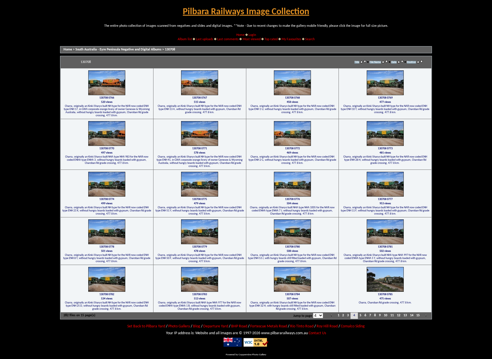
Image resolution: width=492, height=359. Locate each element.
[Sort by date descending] (402, 62)
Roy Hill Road (327, 326)
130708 (170, 49)
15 (418, 315)
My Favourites (291, 39)
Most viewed (252, 39)
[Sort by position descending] (421, 62)
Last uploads (204, 39)
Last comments (228, 39)
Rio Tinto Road (301, 326)
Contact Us (317, 333)
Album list (185, 39)
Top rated (271, 39)
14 (411, 315)
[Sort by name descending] (386, 62)
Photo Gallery (179, 326)
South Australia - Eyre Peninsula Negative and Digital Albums (118, 49)
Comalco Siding (353, 326)
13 (405, 315)
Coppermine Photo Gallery (252, 354)
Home (240, 35)
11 (392, 315)
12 (398, 315)
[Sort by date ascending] (398, 62)
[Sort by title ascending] (361, 62)
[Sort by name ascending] (383, 62)
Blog (196, 326)
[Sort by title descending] (365, 62)
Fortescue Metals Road (268, 326)
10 (385, 315)
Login (252, 35)
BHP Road (239, 326)
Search (310, 39)
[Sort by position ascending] (418, 62)
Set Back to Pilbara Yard (146, 326)
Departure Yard (215, 326)
